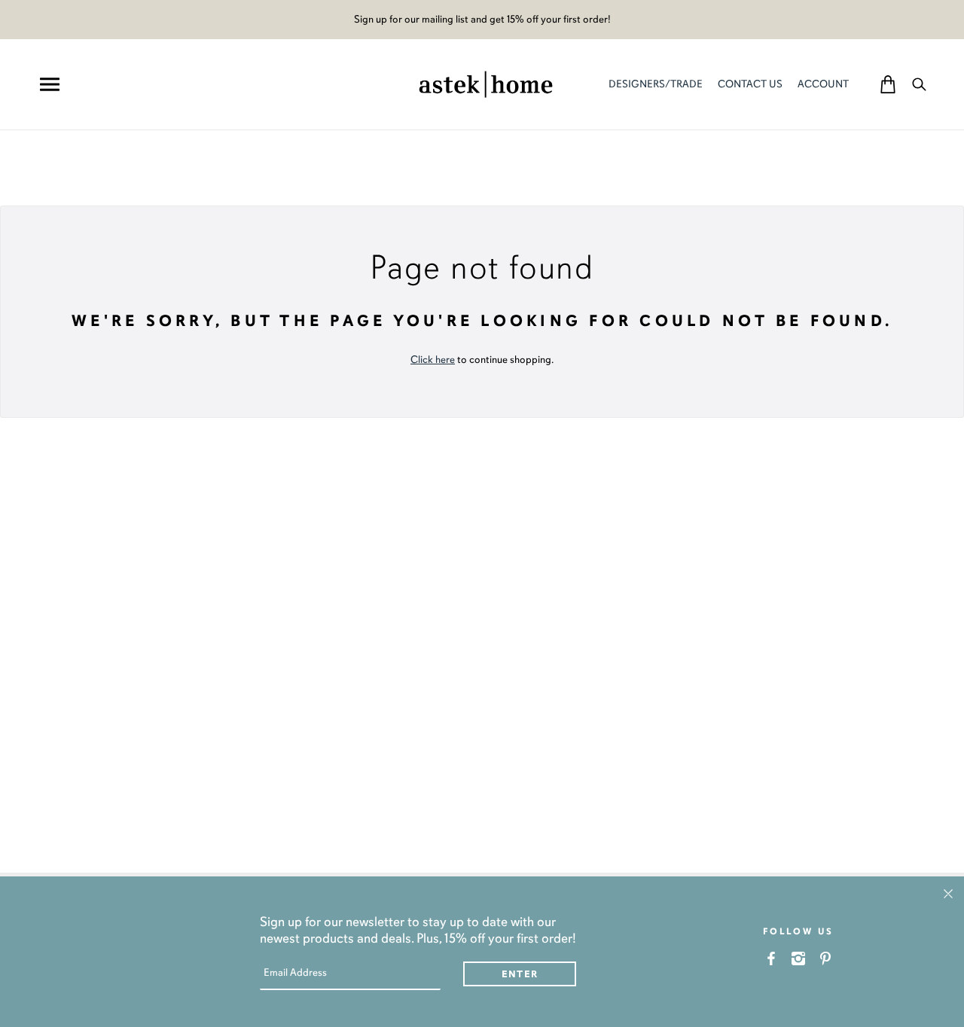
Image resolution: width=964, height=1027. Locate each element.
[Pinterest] (825, 958)
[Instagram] (798, 958)
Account (823, 84)
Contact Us (750, 84)
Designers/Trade (656, 84)
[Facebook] (771, 958)
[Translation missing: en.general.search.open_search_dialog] (919, 84)
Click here (432, 359)
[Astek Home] (486, 83)
